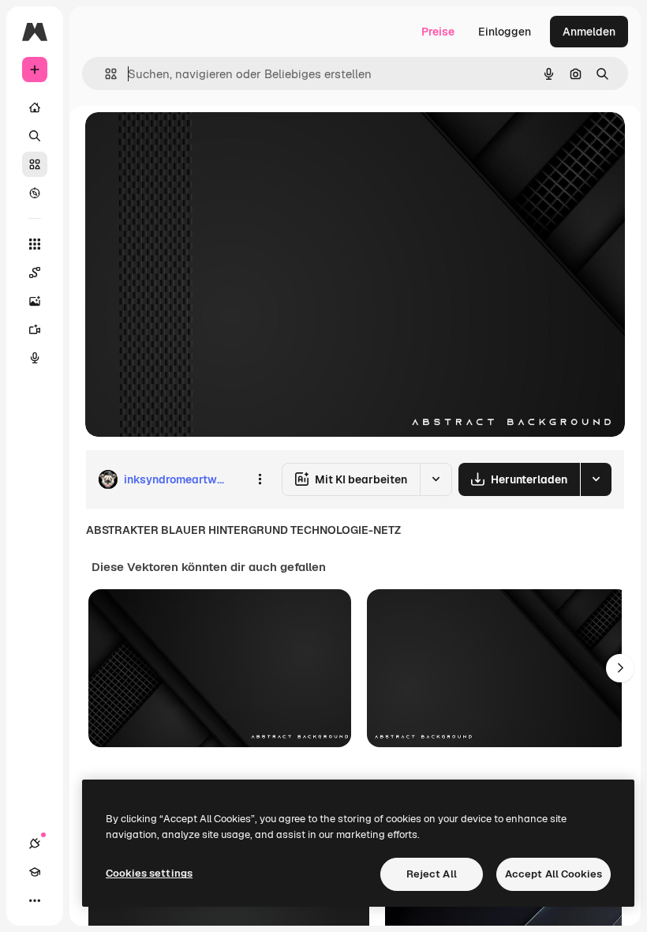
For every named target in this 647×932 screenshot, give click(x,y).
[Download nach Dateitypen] (595, 479)
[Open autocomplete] (104, 74)
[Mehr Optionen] (259, 479)
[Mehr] (34, 900)
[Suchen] (34, 135)
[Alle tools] (34, 244)
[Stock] (34, 164)
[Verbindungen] (34, 843)
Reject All (431, 874)
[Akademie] (34, 872)
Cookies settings (149, 873)
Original (186, 141)
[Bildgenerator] (34, 301)
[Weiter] (620, 668)
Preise (437, 31)
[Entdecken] (34, 192)
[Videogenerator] (34, 329)
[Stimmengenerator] (34, 357)
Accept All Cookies (553, 874)
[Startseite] (34, 107)
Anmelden (589, 31)
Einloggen (504, 31)
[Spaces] (34, 272)
